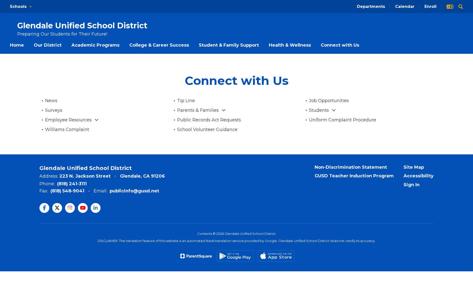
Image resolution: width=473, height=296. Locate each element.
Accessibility (419, 176)
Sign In (412, 184)
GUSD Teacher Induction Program (354, 176)
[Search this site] (460, 6)
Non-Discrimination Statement (351, 167)
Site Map (414, 167)
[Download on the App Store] (275, 255)
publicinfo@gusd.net (134, 191)
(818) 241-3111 (72, 183)
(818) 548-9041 (67, 191)
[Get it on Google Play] (235, 255)
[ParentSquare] (196, 256)
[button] (21, 6)
